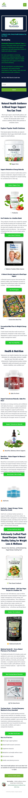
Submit (14, 89)
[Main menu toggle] (25, 5)
